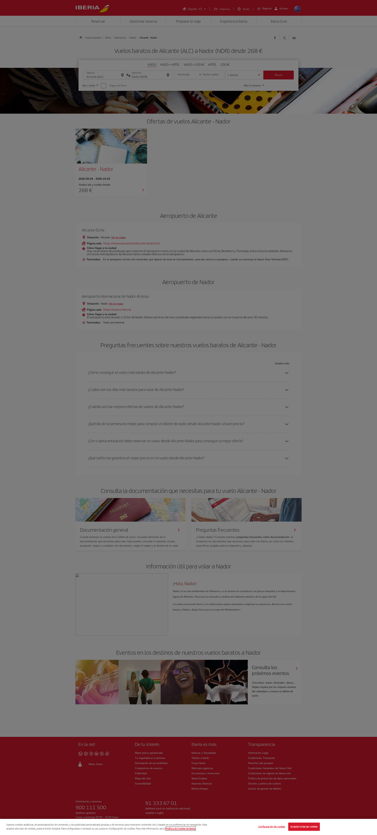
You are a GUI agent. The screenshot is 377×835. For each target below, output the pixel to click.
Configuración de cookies (271, 826)
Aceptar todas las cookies (304, 826)
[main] (188, 827)
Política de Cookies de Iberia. (180, 828)
